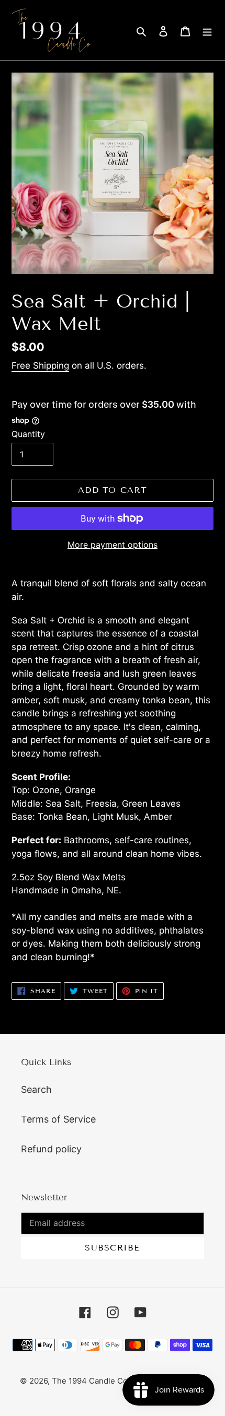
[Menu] (207, 30)
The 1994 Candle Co (90, 1381)
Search (36, 1089)
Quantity (28, 434)
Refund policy (51, 1148)
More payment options (113, 544)
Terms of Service (58, 1119)
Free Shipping (40, 365)
